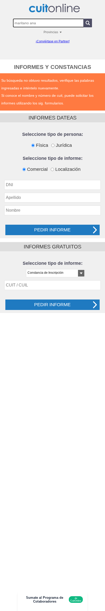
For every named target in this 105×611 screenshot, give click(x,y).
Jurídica (64, 145)
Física (42, 145)
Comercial (37, 169)
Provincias (51, 32)
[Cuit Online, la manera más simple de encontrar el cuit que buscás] (54, 8)
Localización (68, 169)
